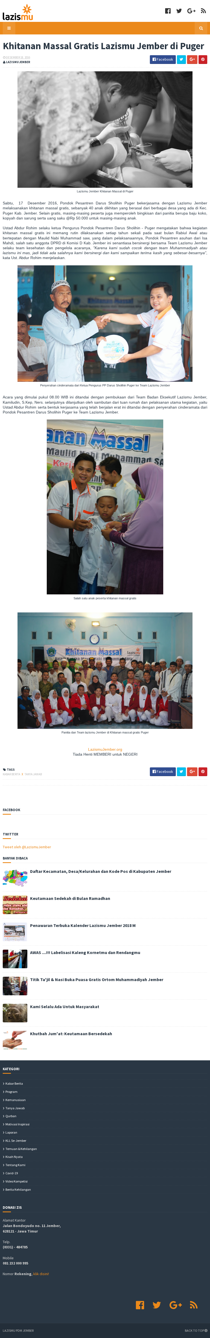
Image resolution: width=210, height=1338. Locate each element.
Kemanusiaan (15, 1100)
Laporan (11, 1132)
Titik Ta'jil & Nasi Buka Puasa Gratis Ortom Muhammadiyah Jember (96, 979)
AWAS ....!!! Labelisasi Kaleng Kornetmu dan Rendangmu (85, 952)
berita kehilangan (18, 1189)
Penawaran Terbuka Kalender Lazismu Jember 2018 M (83, 925)
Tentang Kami (15, 1165)
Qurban (10, 1116)
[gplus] (191, 10)
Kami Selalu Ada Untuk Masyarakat (64, 1006)
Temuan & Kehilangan (21, 1149)
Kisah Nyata (14, 1157)
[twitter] (179, 10)
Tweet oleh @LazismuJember (27, 846)
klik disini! (41, 1273)
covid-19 (11, 1173)
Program (11, 1092)
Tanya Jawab (33, 774)
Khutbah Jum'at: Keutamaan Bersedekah (71, 1033)
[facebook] (168, 10)
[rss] (203, 10)
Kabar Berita (12, 774)
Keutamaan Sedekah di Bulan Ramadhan (70, 898)
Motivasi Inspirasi (17, 1124)
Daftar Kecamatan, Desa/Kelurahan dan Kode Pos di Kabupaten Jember (100, 871)
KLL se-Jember (15, 1141)
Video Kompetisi (16, 1181)
